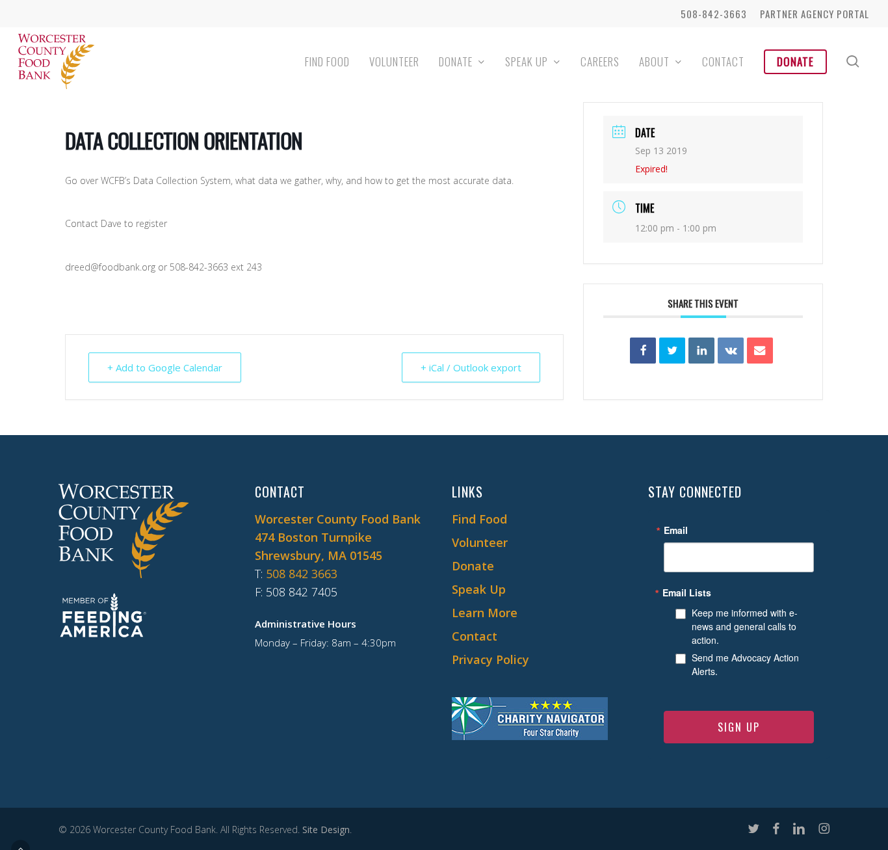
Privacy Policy (490, 659)
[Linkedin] (701, 351)
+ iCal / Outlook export (471, 367)
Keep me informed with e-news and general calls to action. (745, 626)
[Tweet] (672, 351)
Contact (474, 636)
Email (676, 530)
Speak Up (479, 589)
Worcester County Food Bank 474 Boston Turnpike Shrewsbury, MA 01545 (338, 537)
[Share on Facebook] (643, 351)
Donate (473, 566)
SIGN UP (739, 727)
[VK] (731, 351)
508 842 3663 (301, 573)
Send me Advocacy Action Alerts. (745, 664)
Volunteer (480, 542)
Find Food (479, 519)
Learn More (484, 612)
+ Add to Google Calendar (164, 367)
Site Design (326, 829)
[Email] (760, 351)
